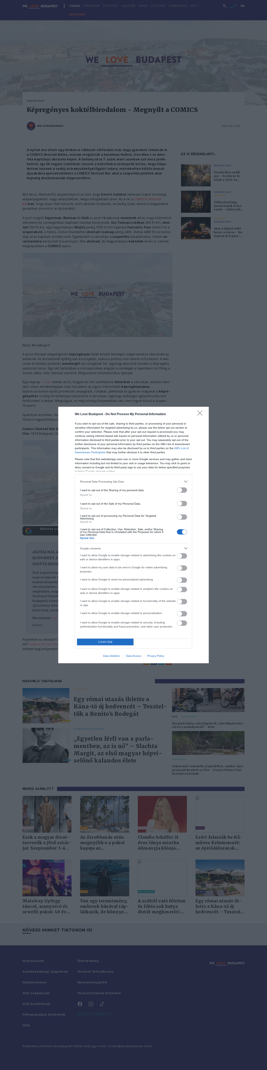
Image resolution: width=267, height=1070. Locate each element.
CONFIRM (105, 642)
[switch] (182, 490)
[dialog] (133, 535)
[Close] (201, 414)
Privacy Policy (155, 655)
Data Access (133, 655)
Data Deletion (111, 655)
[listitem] (133, 481)
